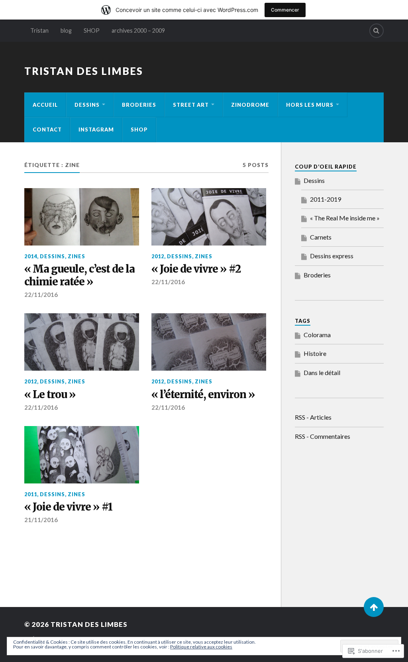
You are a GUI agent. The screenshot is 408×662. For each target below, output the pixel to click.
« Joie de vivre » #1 (68, 507)
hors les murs (309, 105)
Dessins (314, 180)
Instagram (96, 129)
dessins (87, 105)
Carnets (321, 237)
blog (66, 30)
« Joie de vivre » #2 (196, 269)
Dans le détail (322, 372)
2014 (30, 256)
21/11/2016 (41, 519)
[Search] (376, 31)
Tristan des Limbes (83, 71)
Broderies (139, 105)
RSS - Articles (313, 417)
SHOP (92, 30)
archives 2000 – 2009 (138, 30)
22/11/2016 (41, 294)
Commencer (285, 10)
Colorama (317, 334)
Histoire (315, 353)
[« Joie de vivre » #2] (208, 217)
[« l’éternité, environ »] (208, 342)
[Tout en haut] (374, 607)
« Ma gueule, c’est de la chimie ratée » (79, 275)
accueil (45, 105)
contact (47, 129)
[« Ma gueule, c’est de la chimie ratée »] (81, 217)
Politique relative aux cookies (201, 647)
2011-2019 (325, 199)
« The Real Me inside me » (345, 218)
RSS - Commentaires (322, 436)
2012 (157, 256)
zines (76, 256)
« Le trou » (50, 395)
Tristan (39, 30)
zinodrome (250, 105)
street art (191, 105)
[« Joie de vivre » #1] (81, 454)
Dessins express (331, 255)
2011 (30, 494)
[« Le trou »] (81, 342)
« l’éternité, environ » (203, 395)
